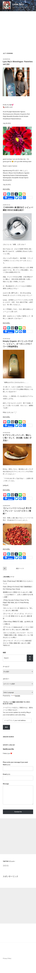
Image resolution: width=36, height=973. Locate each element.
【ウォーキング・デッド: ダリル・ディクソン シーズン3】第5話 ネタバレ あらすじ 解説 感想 (17, 616)
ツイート (6, 865)
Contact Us (18, 811)
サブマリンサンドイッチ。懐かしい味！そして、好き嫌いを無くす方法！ (17, 437)
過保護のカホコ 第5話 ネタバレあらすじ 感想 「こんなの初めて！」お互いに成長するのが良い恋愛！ (18, 594)
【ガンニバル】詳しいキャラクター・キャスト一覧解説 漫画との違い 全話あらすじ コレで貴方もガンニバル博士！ (18, 635)
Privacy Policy (7, 958)
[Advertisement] (18, 30)
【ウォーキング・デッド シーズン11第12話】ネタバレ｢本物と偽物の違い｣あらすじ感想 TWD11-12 (17, 643)
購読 (6, 727)
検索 (4, 652)
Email (6, 774)
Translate (17, 695)
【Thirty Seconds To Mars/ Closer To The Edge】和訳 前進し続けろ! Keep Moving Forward (16, 602)
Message (6, 784)
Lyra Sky (18, 4)
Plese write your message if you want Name (15, 763)
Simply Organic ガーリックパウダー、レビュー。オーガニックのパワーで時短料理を (18, 344)
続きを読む (6, 189)
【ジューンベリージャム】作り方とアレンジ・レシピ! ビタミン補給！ (17, 511)
